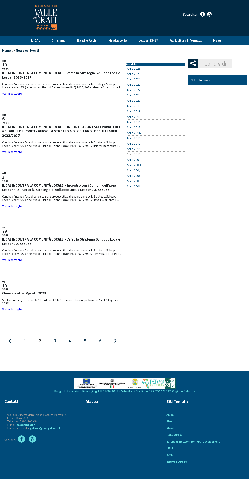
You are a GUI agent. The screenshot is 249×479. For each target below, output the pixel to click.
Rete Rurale (174, 435)
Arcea (170, 415)
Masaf (170, 428)
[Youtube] (209, 14)
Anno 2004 (134, 186)
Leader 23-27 (148, 40)
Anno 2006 (134, 175)
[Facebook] (202, 14)
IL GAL (35, 40)
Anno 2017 (134, 117)
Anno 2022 (134, 90)
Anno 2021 (134, 95)
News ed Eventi (27, 50)
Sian (169, 421)
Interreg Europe (176, 462)
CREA (169, 448)
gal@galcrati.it (26, 425)
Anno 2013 (134, 138)
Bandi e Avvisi (87, 40)
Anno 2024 (134, 79)
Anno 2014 (134, 133)
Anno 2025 (134, 74)
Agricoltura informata (186, 40)
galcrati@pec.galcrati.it (45, 428)
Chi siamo (59, 40)
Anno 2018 (134, 111)
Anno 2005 (134, 181)
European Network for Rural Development (193, 441)
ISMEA (170, 455)
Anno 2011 (134, 149)
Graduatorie (118, 40)
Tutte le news (200, 80)
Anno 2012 (134, 143)
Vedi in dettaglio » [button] (13, 93)
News (217, 40)
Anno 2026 (134, 68)
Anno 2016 (134, 122)
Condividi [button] (215, 63)
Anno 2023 (134, 84)
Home (6, 50)
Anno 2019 (134, 106)
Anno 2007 (134, 170)
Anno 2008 (134, 165)
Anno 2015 (134, 127)
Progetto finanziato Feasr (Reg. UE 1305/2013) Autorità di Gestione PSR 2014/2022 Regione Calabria (124, 391)
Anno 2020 (134, 100)
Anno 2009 (134, 159)
